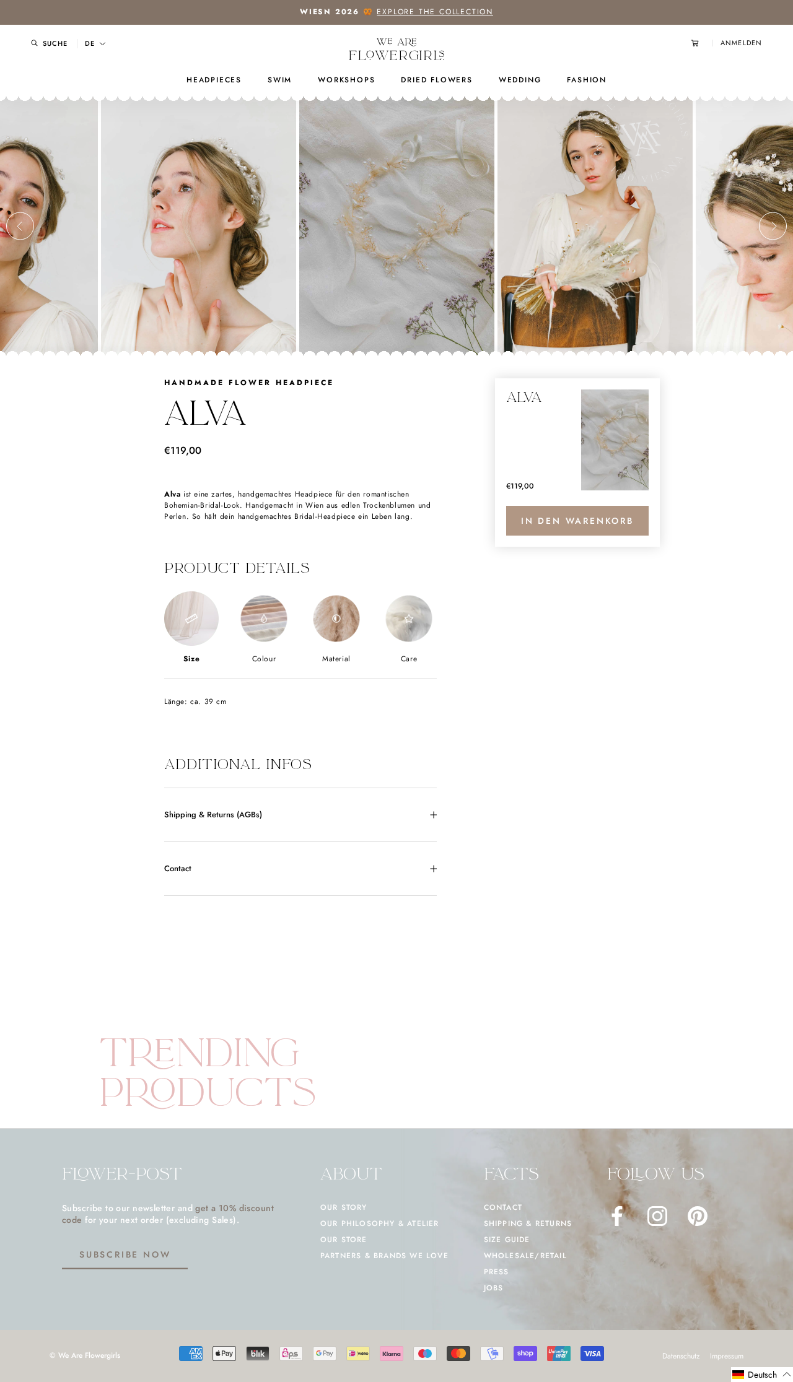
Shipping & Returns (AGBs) (213, 814)
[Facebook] (617, 1216)
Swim (280, 79)
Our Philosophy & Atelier (379, 1223)
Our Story (343, 1207)
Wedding (520, 79)
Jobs (494, 1288)
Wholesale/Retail (525, 1256)
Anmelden (741, 43)
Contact (177, 868)
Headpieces (214, 79)
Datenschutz (681, 1356)
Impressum (726, 1356)
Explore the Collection (435, 11)
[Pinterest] (698, 1216)
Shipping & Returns (528, 1223)
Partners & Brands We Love (384, 1256)
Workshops (346, 79)
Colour (264, 658)
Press (496, 1272)
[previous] (20, 226)
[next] (773, 226)
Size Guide (507, 1240)
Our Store (343, 1240)
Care (409, 658)
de (90, 43)
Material (336, 658)
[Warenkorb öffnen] (702, 43)
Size (191, 658)
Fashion (587, 79)
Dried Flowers (436, 79)
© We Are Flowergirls (85, 1355)
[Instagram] (657, 1216)
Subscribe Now (124, 1254)
